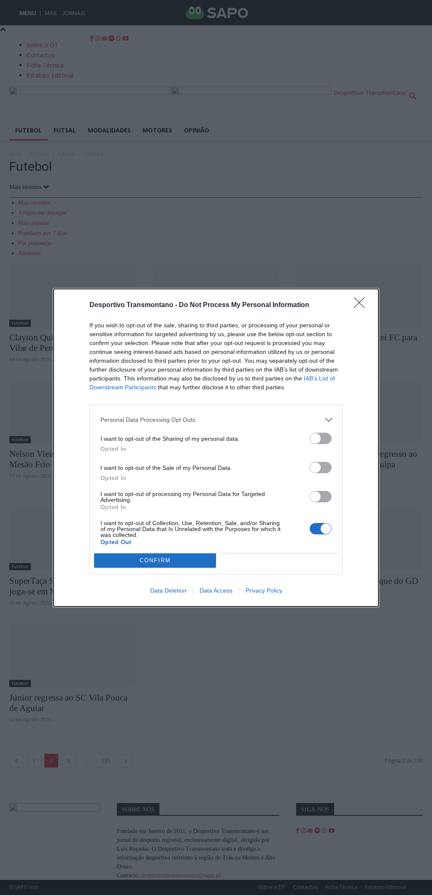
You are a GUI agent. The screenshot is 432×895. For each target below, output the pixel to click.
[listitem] (216, 419)
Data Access (216, 590)
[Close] (362, 305)
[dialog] (216, 448)
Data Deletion (168, 590)
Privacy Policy (264, 590)
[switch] (321, 438)
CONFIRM (155, 560)
